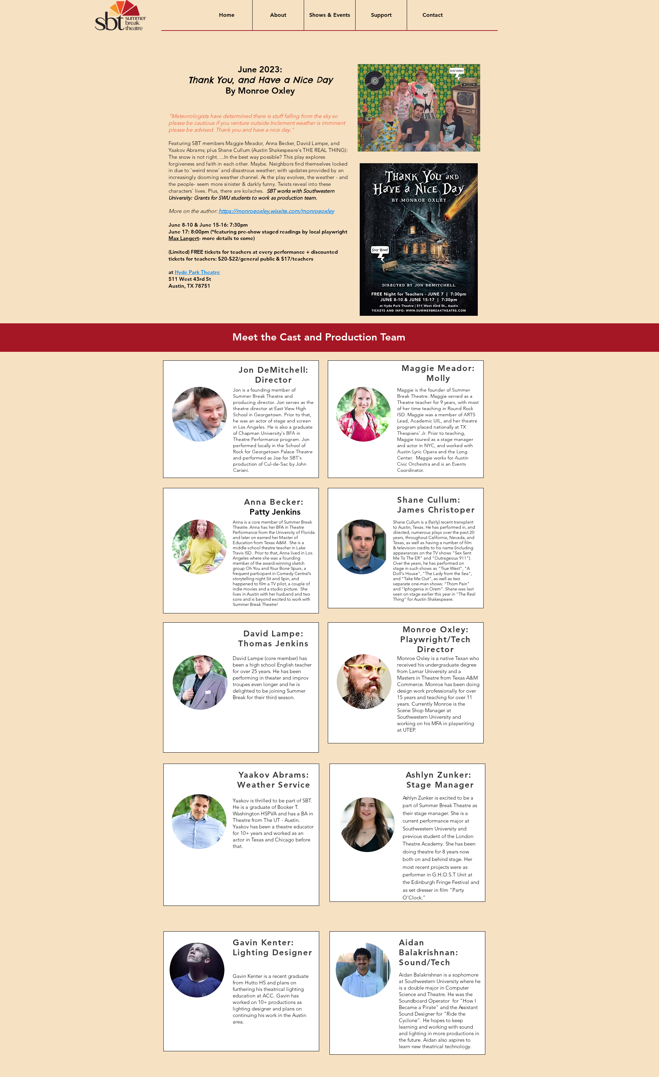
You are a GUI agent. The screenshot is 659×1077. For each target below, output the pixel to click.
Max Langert (184, 238)
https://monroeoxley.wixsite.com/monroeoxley (276, 211)
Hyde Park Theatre (197, 272)
